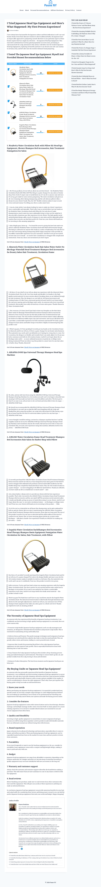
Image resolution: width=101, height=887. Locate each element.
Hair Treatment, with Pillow (40, 535)
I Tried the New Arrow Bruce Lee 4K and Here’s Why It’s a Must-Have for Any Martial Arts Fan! (82, 42)
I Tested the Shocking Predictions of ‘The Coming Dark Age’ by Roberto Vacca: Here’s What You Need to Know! (35, 858)
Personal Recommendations (39, 10)
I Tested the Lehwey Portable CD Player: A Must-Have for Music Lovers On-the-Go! (83, 56)
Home (22, 10)
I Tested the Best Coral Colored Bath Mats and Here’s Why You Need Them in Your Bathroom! (33, 864)
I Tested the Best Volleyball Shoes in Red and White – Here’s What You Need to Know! (83, 79)
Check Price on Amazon (54, 73)
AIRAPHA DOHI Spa (18, 352)
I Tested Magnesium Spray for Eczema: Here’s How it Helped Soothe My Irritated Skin (32, 862)
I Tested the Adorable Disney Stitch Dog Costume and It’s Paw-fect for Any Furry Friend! (32, 855)
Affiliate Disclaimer (57, 10)
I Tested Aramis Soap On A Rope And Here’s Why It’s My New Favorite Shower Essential (83, 70)
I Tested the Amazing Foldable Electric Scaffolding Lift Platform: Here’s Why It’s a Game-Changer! (83, 34)
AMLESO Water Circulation (21, 437)
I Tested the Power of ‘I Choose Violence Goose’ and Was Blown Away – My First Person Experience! (83, 25)
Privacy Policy (70, 10)
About (27, 10)
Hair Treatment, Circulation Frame (38, 252)
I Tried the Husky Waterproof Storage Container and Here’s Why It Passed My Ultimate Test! (83, 93)
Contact (78, 10)
